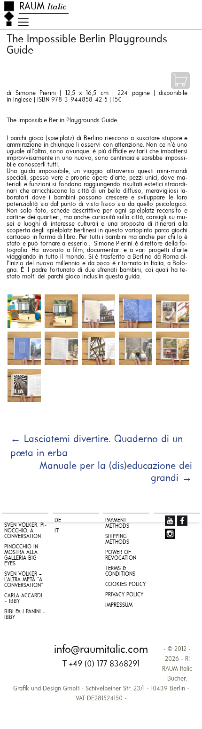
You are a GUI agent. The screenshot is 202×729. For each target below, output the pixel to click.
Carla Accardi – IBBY (23, 598)
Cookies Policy (125, 584)
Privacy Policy (124, 595)
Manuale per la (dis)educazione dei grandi (115, 472)
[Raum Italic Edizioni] (9, 13)
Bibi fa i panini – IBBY (25, 614)
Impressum (118, 605)
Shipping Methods (117, 539)
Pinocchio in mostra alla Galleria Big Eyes (21, 555)
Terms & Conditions (120, 571)
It (56, 531)
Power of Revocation (120, 555)
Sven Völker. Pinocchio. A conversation (25, 531)
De (57, 520)
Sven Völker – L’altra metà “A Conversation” (23, 579)
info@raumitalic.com (101, 650)
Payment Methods (117, 523)
